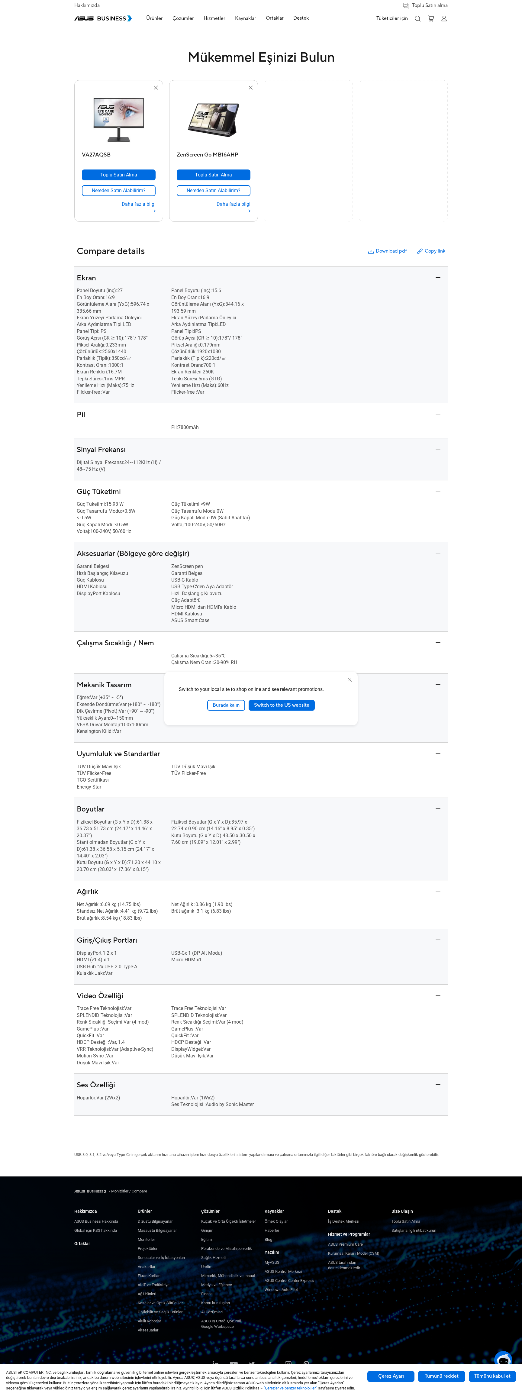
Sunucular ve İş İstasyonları (161, 1257)
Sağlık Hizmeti (213, 1257)
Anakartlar (146, 1266)
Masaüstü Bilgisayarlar (157, 1230)
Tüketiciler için (392, 18)
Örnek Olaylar (276, 1221)
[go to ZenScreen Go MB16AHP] (213, 120)
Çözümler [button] (183, 18)
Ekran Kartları (149, 1275)
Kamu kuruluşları (215, 1303)
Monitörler (146, 1239)
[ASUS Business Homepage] (103, 18)
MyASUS (272, 1262)
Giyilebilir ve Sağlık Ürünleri (160, 1312)
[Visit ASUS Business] (91, 1191)
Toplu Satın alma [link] (430, 5)
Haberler (272, 1230)
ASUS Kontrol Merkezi (283, 1271)
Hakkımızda (87, 5)
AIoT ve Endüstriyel (154, 1284)
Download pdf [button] (391, 251)
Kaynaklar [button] (245, 18)
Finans (207, 1294)
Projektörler (147, 1248)
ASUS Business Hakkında (96, 1221)
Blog (268, 1239)
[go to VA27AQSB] (119, 120)
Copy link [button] (435, 251)
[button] (417, 18)
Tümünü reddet (442, 1376)
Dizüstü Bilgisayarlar (155, 1221)
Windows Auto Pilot (281, 1289)
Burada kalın (226, 705)
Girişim (207, 1230)
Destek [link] (301, 18)
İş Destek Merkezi (343, 1221)
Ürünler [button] (154, 18)
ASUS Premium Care (345, 1244)
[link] (119, 190)
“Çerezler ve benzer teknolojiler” (290, 1388)
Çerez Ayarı (391, 1376)
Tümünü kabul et (492, 1376)
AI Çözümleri (212, 1312)
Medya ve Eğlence (216, 1284)
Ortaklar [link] (275, 18)
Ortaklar (82, 1243)
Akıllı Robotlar (149, 1321)
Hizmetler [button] (214, 18)
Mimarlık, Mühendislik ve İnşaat (228, 1275)
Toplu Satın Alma (406, 1221)
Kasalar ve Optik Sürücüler (160, 1303)
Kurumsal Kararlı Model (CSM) (353, 1253)
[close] (349, 679)
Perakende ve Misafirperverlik (226, 1248)
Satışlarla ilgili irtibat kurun (414, 1230)
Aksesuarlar (148, 1330)
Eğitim (206, 1239)
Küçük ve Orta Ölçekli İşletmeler (228, 1221)
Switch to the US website (281, 705)
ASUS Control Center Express (289, 1280)
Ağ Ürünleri (147, 1294)
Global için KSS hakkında (95, 1230)
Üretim (206, 1266)
